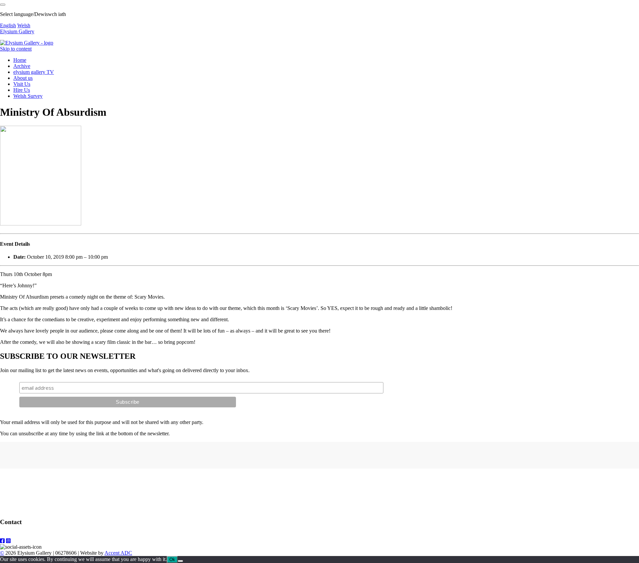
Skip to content (16, 49)
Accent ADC (118, 553)
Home (19, 60)
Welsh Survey (28, 96)
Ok (172, 559)
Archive (21, 66)
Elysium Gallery (17, 31)
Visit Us (21, 84)
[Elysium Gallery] (26, 43)
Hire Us (21, 90)
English (8, 25)
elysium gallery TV (33, 72)
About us (23, 78)
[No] (180, 561)
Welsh (23, 25)
